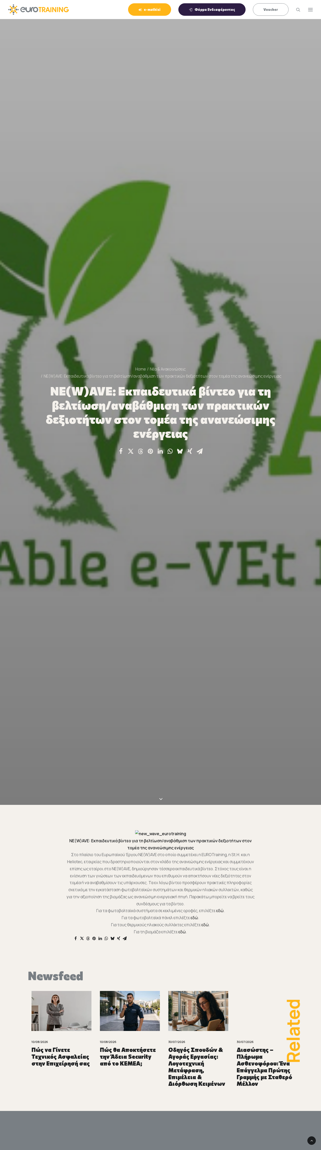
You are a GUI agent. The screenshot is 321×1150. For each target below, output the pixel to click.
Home (140, 369)
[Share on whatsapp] (170, 451)
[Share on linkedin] (160, 451)
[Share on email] (199, 451)
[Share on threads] (140, 451)
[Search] (296, 10)
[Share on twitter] (130, 451)
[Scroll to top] (311, 1140)
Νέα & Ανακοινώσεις (168, 369)
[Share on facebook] (120, 451)
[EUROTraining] (38, 9)
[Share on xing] (190, 451)
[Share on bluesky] (180, 451)
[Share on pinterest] (150, 451)
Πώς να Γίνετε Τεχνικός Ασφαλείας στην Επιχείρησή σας (57, 1056)
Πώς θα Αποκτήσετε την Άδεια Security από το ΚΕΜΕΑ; (124, 1056)
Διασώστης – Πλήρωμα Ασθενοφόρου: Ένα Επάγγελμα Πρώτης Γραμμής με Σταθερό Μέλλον (261, 1066)
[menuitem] (151, 9)
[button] (58, 1011)
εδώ (220, 910)
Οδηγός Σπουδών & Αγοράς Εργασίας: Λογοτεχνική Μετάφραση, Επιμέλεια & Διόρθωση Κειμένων (193, 1066)
